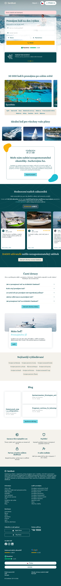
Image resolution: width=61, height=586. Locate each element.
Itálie (6, 515)
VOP (6, 573)
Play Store (18, 535)
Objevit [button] (34, 3)
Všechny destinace (10, 522)
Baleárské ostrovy (28, 111)
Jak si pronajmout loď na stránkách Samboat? (23, 284)
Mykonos (42, 113)
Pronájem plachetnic (37, 493)
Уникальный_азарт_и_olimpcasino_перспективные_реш (12, 411)
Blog (6, 503)
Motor (12, 38)
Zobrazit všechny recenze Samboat (30, 260)
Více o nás (8, 488)
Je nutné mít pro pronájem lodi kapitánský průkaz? (24, 293)
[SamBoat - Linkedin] (12, 544)
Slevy (33, 502)
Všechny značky (36, 503)
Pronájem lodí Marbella (14, 363)
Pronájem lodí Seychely (45, 366)
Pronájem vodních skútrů (38, 497)
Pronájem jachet (36, 491)
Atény (24, 113)
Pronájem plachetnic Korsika (29, 363)
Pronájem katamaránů (37, 495)
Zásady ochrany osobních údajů (39, 572)
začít (13, 344)
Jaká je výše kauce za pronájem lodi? (19, 297)
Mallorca (38, 111)
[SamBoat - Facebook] (6, 544)
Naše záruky (8, 491)
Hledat (31, 43)
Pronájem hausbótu (37, 498)
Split (7, 111)
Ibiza (20, 111)
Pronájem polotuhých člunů (39, 490)
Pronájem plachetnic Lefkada (17, 366)
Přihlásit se (51, 3)
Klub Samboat (9, 495)
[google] (34, 550)
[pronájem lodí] (10, 3)
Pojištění (7, 493)
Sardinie (30, 113)
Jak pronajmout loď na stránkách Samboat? (22, 301)
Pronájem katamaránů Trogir (43, 370)
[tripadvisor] (9, 556)
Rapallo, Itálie (57, 247)
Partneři (33, 573)
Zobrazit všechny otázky (30, 307)
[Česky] (42, 3)
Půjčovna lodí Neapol (32, 366)
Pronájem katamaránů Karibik (45, 363)
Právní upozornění (9, 572)
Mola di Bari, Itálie (6, 247)
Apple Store (18, 530)
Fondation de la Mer (10, 500)
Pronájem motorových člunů (39, 488)
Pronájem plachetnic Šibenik (30, 374)
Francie (7, 518)
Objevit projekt (30, 174)
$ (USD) (30, 567)
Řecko (6, 513)
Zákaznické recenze (10, 497)
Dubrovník (14, 111)
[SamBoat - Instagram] (9, 544)
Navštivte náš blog (30, 421)
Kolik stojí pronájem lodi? (15, 288)
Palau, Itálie (31, 247)
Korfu (36, 113)
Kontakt (7, 575)
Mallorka (18, 113)
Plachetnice (38, 38)
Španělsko (8, 516)
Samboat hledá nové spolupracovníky (15, 490)
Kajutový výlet (35, 500)
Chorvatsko (8, 511)
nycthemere (12, 413)
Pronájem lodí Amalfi (16, 370)
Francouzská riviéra (48, 111)
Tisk (6, 498)
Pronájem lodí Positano (28, 370)
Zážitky (7, 502)
